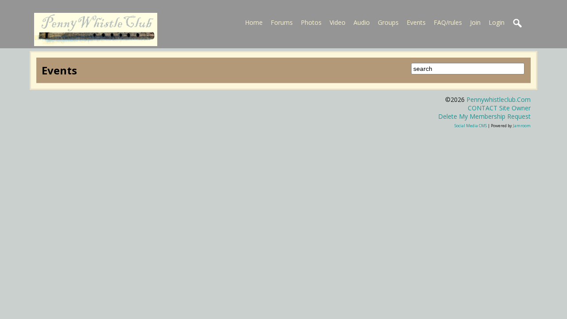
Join (475, 22)
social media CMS (470, 125)
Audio (361, 22)
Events (416, 22)
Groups (388, 22)
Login (497, 22)
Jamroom (522, 125)
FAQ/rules (448, 22)
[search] (518, 23)
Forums (282, 22)
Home (254, 22)
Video (338, 22)
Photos (311, 22)
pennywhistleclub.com (498, 99)
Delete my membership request (484, 116)
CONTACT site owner (499, 108)
